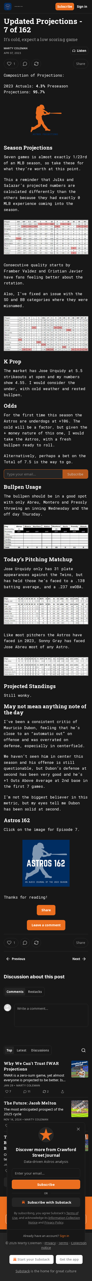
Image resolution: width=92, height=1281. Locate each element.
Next (76, 959)
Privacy (50, 1243)
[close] (78, 1129)
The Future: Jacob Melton (30, 1103)
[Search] (83, 1050)
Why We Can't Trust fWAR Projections (31, 1066)
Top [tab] (9, 1050)
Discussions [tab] (40, 1050)
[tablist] (24, 991)
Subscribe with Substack (49, 1202)
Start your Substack (33, 1259)
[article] (46, 1077)
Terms (63, 1243)
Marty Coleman (16, 48)
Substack (23, 1271)
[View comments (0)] (25, 63)
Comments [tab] (15, 992)
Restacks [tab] (35, 992)
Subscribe (64, 6)
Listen (81, 51)
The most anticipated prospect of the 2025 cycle (33, 1111)
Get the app (69, 1259)
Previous (18, 959)
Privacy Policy (53, 1222)
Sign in (82, 6)
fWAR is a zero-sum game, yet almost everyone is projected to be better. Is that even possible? (34, 1077)
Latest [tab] (21, 1050)
